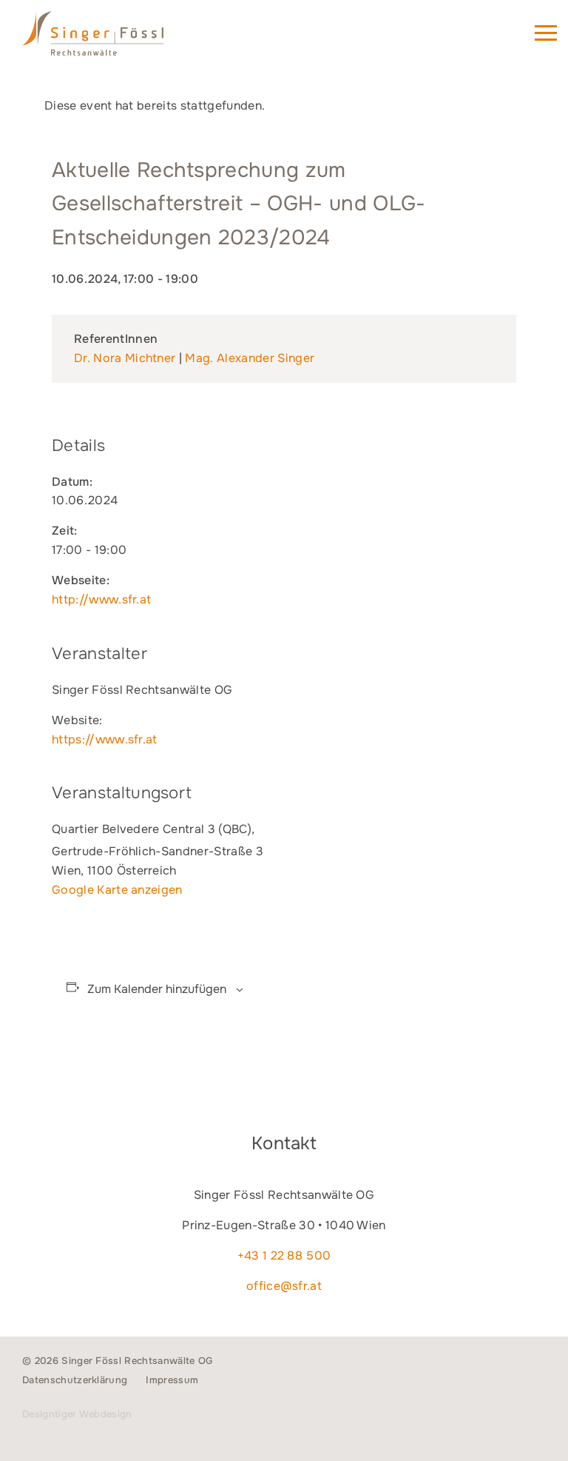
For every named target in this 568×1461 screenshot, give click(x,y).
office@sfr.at (284, 1286)
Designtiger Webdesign (77, 1414)
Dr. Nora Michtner (124, 358)
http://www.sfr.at (101, 599)
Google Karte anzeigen (117, 889)
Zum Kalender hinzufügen (156, 989)
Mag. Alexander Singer (249, 358)
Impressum (172, 1380)
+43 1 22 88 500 (284, 1255)
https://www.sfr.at (105, 739)
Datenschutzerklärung (74, 1380)
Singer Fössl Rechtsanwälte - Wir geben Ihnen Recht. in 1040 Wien (114, 40)
